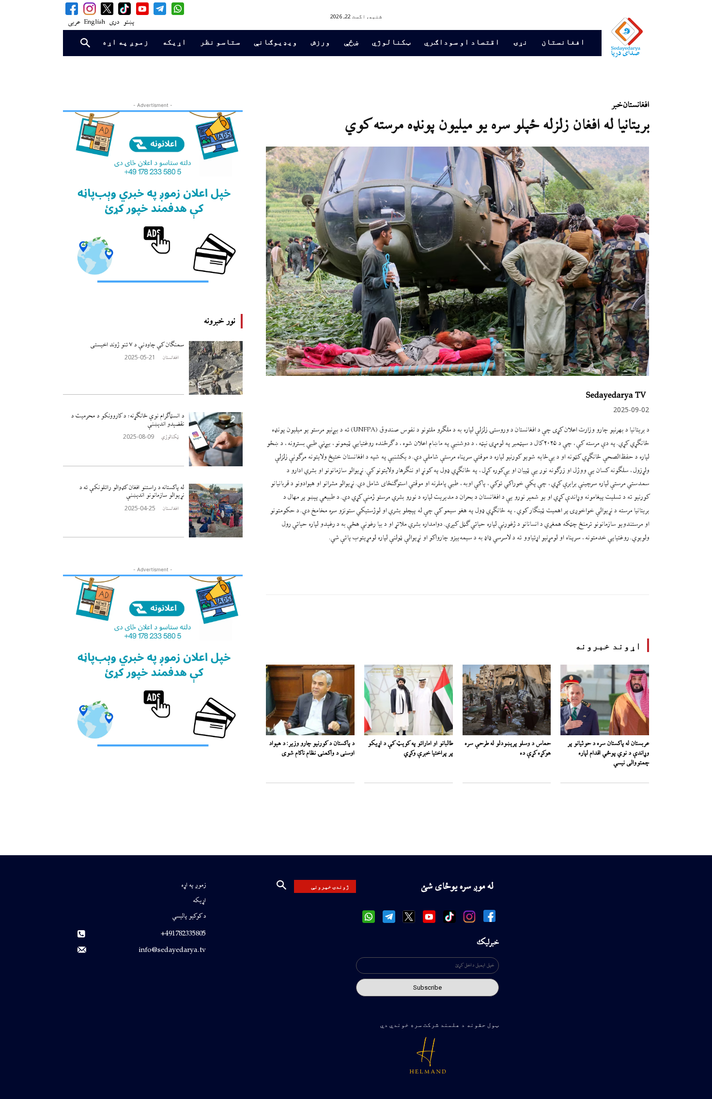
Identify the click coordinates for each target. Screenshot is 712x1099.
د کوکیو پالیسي (189, 916)
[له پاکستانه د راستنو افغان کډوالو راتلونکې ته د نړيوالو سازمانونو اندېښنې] (216, 510)
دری (114, 22)
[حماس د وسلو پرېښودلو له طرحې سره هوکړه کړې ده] (507, 700)
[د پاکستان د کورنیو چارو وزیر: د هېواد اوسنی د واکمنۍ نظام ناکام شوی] (310, 700)
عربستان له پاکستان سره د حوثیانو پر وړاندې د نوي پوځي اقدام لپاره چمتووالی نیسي (608, 753)
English (94, 22)
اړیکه (199, 900)
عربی (74, 22)
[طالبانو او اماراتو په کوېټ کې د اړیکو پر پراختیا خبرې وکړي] (408, 700)
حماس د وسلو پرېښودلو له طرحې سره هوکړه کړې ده (507, 748)
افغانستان (170, 358)
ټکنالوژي (170, 437)
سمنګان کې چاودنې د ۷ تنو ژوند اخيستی (137, 345)
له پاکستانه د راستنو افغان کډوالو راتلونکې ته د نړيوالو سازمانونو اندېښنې (131, 491)
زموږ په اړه (193, 885)
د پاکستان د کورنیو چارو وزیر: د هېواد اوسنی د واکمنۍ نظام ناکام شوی (312, 748)
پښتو (128, 22)
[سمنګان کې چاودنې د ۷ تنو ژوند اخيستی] (216, 368)
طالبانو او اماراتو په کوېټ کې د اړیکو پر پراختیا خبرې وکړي (410, 748)
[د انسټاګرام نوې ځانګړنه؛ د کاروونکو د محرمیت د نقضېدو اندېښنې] (216, 439)
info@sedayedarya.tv (172, 950)
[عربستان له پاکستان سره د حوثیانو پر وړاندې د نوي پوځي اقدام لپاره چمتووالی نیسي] (604, 700)
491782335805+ (183, 933)
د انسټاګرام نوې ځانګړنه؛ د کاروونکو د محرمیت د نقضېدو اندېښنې (127, 420)
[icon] (177, 8)
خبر (616, 105)
